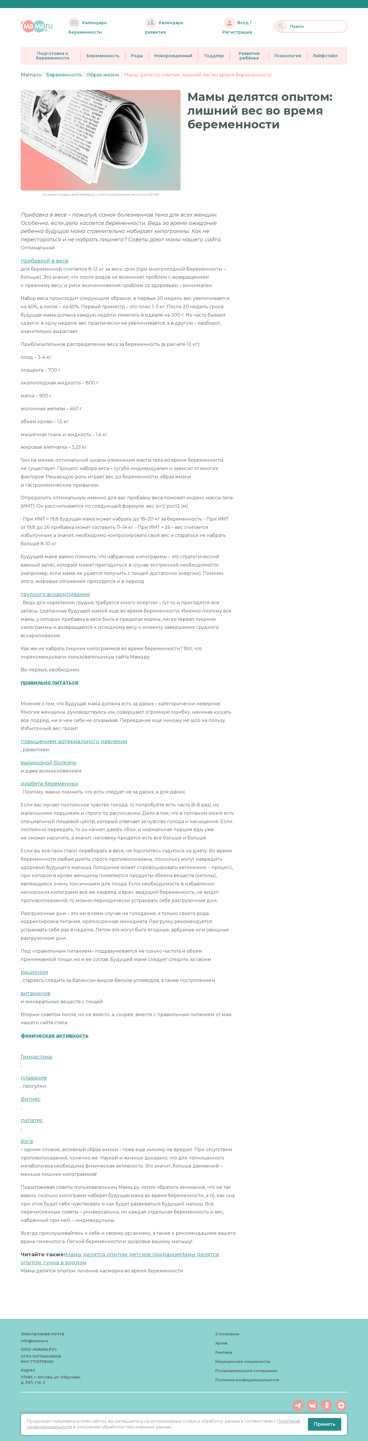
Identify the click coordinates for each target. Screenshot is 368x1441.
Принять (325, 1424)
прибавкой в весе (44, 261)
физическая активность (55, 1035)
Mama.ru (31, 75)
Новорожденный (173, 55)
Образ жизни (102, 75)
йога (27, 1141)
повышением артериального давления (74, 741)
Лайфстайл (325, 55)
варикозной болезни (48, 763)
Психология (287, 55)
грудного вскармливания (55, 594)
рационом (34, 972)
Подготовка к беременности (52, 56)
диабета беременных (49, 784)
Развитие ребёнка (249, 56)
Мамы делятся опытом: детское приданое (122, 1254)
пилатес (32, 1120)
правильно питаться (49, 682)
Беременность (103, 55)
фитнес (31, 1099)
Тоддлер (214, 55)
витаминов (35, 993)
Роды (137, 55)
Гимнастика (36, 1057)
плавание (34, 1078)
